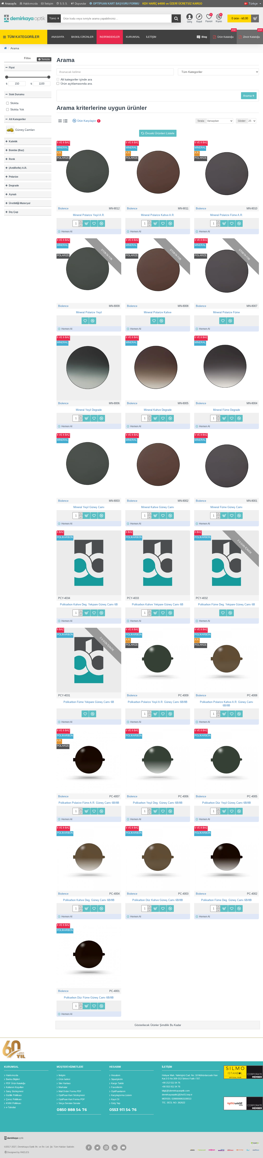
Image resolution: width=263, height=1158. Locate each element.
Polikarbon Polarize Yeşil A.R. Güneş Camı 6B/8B (157, 702)
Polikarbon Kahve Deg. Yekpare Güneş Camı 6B (89, 604)
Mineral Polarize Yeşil (89, 312)
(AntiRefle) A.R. (18, 167)
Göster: (242, 120)
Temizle (45, 59)
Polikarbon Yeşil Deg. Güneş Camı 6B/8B (157, 802)
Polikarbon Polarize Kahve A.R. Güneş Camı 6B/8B (226, 703)
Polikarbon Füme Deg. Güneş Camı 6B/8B (226, 900)
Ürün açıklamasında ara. (77, 83)
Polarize (13, 176)
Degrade (14, 185)
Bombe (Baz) (16, 150)
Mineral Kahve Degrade (158, 409)
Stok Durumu (16, 94)
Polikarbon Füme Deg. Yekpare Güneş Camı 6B (226, 604)
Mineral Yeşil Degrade (89, 409)
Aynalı (12, 194)
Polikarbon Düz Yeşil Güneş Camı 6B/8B (226, 802)
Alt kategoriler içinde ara (76, 79)
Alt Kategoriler (17, 119)
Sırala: (201, 120)
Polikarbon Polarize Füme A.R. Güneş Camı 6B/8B (89, 802)
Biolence (63, 208)
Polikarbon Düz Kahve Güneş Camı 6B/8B (157, 900)
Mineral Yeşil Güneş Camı (88, 507)
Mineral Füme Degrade (226, 409)
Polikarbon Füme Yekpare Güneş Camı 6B (88, 702)
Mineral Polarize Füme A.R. (226, 215)
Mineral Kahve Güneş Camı (157, 507)
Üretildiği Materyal (19, 203)
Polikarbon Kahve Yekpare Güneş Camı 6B (157, 604)
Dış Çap (13, 212)
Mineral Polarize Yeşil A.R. (89, 215)
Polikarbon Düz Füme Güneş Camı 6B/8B (89, 997)
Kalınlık (13, 141)
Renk (12, 159)
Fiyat (12, 67)
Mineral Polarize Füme (226, 312)
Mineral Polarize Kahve (157, 312)
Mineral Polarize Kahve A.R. (157, 215)
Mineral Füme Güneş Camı (226, 507)
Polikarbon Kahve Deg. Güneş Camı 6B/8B (88, 900)
